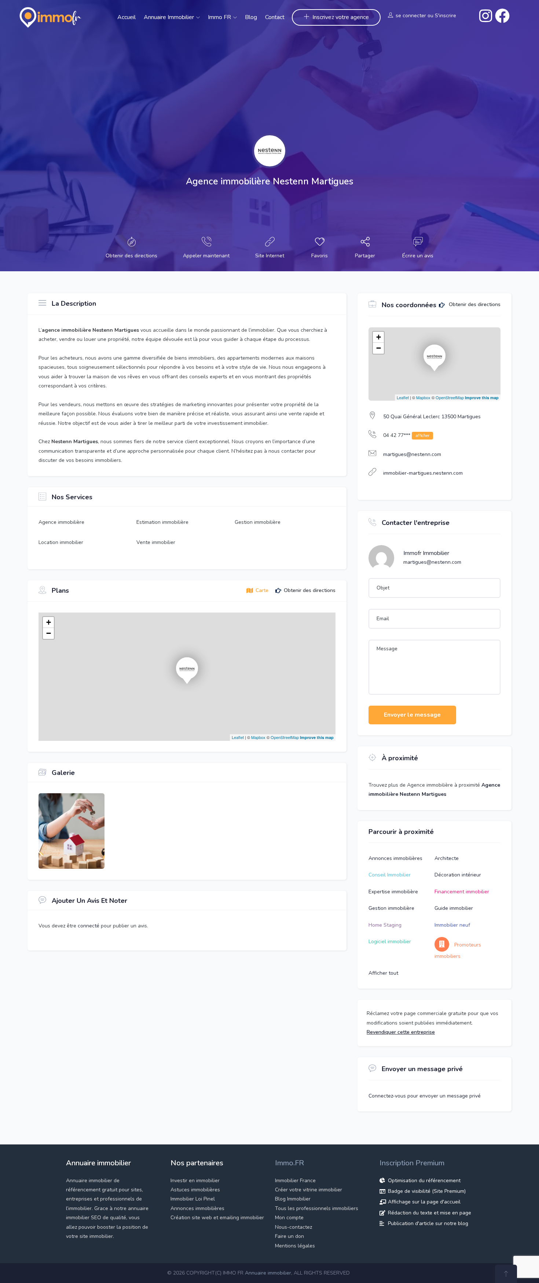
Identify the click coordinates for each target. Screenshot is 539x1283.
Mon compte (289, 1217)
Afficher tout (383, 973)
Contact (275, 17)
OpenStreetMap (285, 737)
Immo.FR (289, 1163)
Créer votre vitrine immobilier (308, 1189)
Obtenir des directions (473, 305)
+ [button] (48, 622)
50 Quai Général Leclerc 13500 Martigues (432, 416)
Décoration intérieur (457, 874)
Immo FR (220, 17)
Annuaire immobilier (169, 17)
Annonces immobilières (395, 858)
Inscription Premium (412, 1163)
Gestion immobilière (391, 908)
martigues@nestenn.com (412, 454)
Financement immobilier (461, 891)
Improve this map (317, 737)
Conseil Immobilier (389, 874)
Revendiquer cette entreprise (401, 1032)
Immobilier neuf (452, 925)
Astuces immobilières (195, 1189)
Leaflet (238, 737)
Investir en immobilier (195, 1180)
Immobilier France (295, 1180)
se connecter (411, 15)
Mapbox (258, 737)
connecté (89, 925)
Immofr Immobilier (426, 553)
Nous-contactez (293, 1227)
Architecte (446, 858)
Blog (251, 17)
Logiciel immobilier (389, 941)
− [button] (48, 633)
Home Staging (385, 925)
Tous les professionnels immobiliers (316, 1208)
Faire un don (289, 1236)
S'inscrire (445, 15)
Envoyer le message (412, 715)
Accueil (126, 17)
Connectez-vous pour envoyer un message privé (424, 1095)
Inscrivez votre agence (340, 17)
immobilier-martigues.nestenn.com (423, 473)
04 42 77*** (406, 435)
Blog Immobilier (293, 1198)
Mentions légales (295, 1245)
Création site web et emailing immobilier (217, 1217)
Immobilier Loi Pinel (192, 1198)
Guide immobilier (453, 908)
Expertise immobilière (393, 891)
